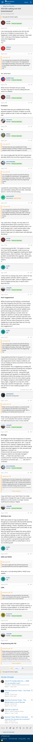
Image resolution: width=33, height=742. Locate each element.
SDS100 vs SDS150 (11, 709)
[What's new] (31, 2)
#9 (31, 245)
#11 (31, 294)
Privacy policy (22, 738)
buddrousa (10, 78)
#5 (31, 126)
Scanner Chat (13, 694)
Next (16, 668)
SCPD (8, 266)
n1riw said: (5, 57)
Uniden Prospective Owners (17, 711)
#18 (31, 584)
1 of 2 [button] (11, 668)
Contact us (4, 738)
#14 (31, 432)
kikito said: (5, 562)
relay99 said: (5, 404)
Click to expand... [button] (16, 491)
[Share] (29, 28)
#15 (31, 472)
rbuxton (9, 120)
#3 (31, 84)
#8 (31, 203)
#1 (31, 28)
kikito (8, 134)
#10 (31, 272)
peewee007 (10, 196)
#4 (31, 102)
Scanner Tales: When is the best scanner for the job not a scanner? (17, 718)
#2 (31, 54)
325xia (8, 47)
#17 (31, 554)
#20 (31, 640)
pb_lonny (7, 694)
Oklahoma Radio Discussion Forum (20, 685)
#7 (31, 168)
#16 (31, 513)
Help (28, 738)
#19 (31, 620)
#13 (31, 400)
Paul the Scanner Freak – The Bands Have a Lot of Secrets (15, 701)
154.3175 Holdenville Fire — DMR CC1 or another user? (17, 682)
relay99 (8, 288)
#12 (31, 337)
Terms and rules (13, 738)
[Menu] (2, 2)
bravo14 (9, 614)
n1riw (3, 14)
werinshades (10, 161)
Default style (6, 736)
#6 (31, 140)
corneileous (8, 685)
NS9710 (7, 711)
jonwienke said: (6, 592)
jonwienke (9, 394)
